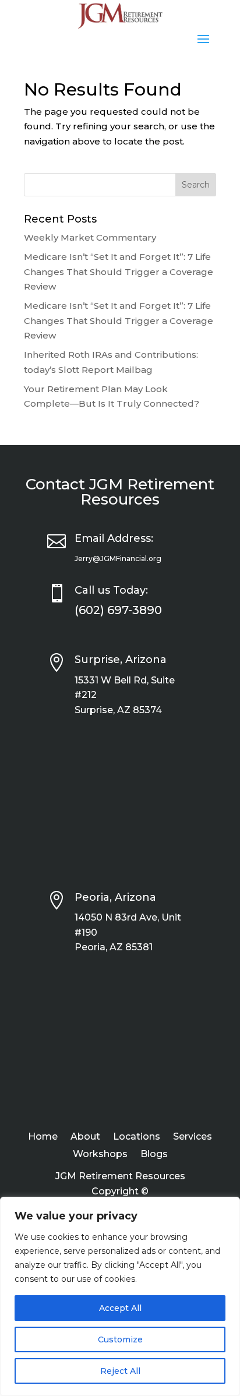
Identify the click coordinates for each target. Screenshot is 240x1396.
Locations (136, 1137)
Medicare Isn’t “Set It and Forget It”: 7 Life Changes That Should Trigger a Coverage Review (118, 271)
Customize (120, 1339)
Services (192, 1137)
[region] (120, 1296)
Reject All (120, 1371)
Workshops (100, 1154)
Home (43, 1137)
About (85, 1137)
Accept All (120, 1308)
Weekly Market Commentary (90, 237)
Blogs (154, 1154)
